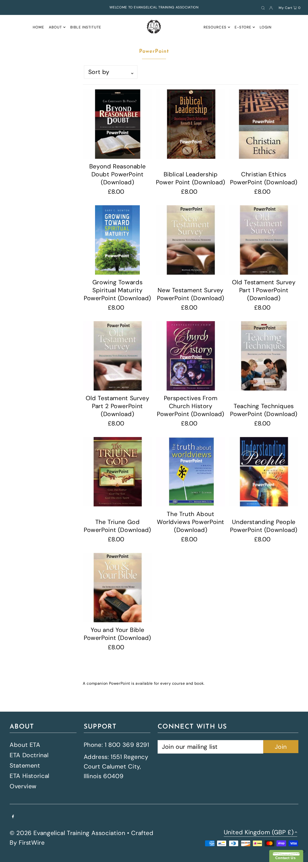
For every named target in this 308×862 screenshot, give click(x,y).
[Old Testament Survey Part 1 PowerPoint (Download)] (263, 240)
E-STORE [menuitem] (243, 27)
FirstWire (32, 843)
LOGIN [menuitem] (266, 27)
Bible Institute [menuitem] (85, 27)
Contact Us (284, 858)
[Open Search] (263, 7)
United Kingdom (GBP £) (259, 832)
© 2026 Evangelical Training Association (67, 833)
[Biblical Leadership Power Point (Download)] (190, 124)
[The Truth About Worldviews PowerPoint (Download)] (190, 471)
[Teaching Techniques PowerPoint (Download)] (263, 356)
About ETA (25, 745)
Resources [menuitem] (215, 27)
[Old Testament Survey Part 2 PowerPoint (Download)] (117, 356)
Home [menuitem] (38, 27)
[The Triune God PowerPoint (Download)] (117, 471)
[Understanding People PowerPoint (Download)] (263, 471)
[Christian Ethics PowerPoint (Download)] (263, 124)
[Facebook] (13, 816)
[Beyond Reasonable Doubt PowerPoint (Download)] (117, 124)
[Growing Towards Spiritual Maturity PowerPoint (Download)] (117, 240)
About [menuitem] (55, 27)
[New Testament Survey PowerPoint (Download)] (190, 240)
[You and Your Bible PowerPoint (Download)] (117, 587)
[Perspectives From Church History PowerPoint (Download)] (190, 356)
